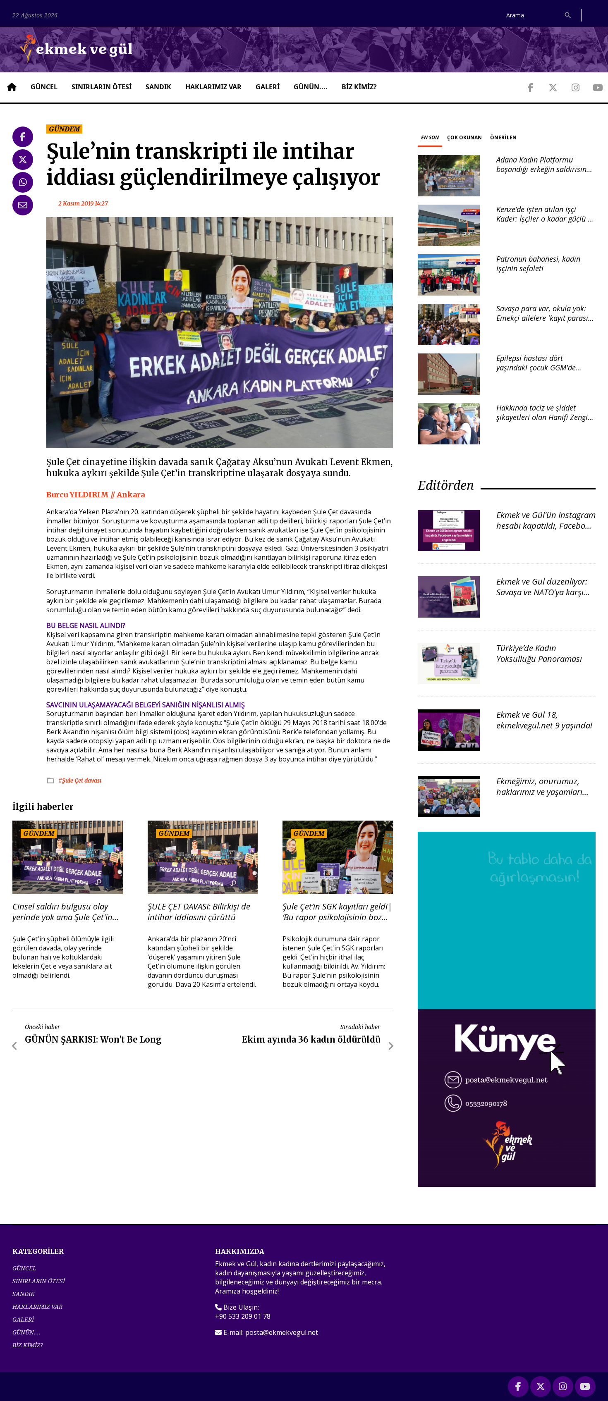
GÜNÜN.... (311, 86)
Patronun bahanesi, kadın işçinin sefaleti (538, 263)
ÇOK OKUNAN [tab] (464, 137)
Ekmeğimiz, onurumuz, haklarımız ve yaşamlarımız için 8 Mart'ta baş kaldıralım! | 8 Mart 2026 (545, 797)
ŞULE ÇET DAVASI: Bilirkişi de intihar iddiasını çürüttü (199, 912)
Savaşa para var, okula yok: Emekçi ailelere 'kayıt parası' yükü (543, 318)
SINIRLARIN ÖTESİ (102, 86)
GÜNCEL (44, 86)
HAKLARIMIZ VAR (213, 86)
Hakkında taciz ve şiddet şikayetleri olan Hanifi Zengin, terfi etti (545, 417)
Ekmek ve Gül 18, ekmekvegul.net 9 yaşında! (544, 720)
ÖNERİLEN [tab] (503, 137)
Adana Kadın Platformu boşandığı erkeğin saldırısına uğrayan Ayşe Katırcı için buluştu (543, 174)
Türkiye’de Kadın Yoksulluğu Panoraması (539, 653)
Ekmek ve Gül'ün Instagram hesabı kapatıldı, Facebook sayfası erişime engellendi (546, 525)
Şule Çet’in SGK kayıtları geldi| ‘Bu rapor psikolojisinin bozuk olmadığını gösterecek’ (337, 912)
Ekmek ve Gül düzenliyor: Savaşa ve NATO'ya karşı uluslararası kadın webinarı (541, 597)
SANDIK (158, 86)
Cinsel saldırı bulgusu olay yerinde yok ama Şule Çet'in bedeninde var (62, 912)
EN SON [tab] (430, 137)
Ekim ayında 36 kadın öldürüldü (311, 1039)
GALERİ (268, 86)
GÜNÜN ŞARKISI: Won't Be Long (93, 1039)
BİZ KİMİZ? (359, 86)
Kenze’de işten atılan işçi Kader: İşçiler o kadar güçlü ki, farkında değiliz (545, 219)
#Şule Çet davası (79, 780)
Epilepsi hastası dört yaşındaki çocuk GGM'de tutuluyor (536, 367)
